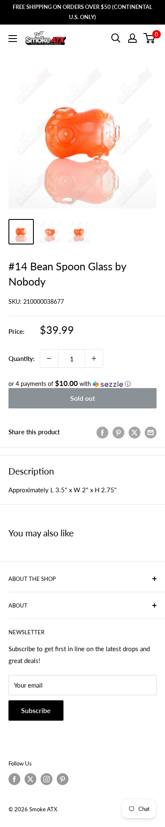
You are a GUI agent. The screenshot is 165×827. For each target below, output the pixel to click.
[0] (149, 38)
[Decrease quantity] (49, 358)
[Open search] (116, 38)
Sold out (82, 398)
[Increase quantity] (94, 358)
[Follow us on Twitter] (30, 779)
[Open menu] (12, 38)
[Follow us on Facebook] (14, 779)
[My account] (132, 38)
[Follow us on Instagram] (46, 779)
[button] (82, 384)
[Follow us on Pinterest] (63, 779)
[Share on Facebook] (102, 431)
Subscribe (36, 710)
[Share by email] (151, 431)
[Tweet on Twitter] (134, 431)
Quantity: (21, 358)
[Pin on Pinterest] (118, 431)
